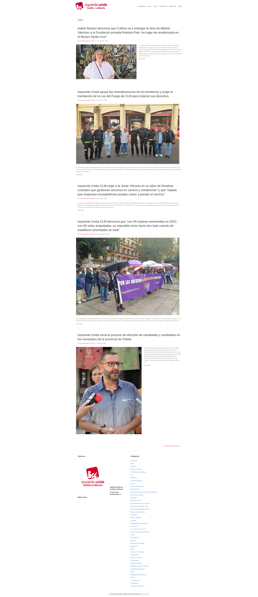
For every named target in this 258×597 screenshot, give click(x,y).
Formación (134, 515)
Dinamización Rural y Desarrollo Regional (144, 492)
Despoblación (135, 489)
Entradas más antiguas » (172, 446)
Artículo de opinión (136, 469)
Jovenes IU (134, 526)
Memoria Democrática (138, 543)
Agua (132, 463)
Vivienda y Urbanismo (137, 586)
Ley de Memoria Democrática (140, 532)
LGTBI (133, 535)
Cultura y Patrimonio (137, 486)
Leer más (142, 59)
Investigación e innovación (139, 523)
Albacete (133, 466)
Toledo (133, 577)
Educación (134, 497)
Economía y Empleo (137, 495)
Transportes (134, 583)
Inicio (149, 6)
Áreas (155, 6)
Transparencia (135, 580)
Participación (135, 554)
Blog (179, 6)
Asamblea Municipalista (138, 472)
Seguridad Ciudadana (137, 569)
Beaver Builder (145, 594)
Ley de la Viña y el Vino (138, 529)
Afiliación (172, 6)
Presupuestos (135, 560)
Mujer (132, 549)
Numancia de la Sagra (138, 552)
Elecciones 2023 (136, 500)
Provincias (163, 6)
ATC (132, 475)
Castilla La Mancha (137, 480)
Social (132, 572)
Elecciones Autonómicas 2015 (140, 503)
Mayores (133, 540)
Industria (133, 520)
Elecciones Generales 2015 (139, 506)
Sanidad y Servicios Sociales (140, 566)
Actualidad (141, 6)
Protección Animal (136, 563)
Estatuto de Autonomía (138, 512)
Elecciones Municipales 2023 (140, 509)
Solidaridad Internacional (138, 574)
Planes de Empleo (136, 557)
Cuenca (133, 483)
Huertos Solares (136, 517)
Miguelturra (134, 546)
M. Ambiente (134, 537)
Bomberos (134, 478)
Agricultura (134, 460)
